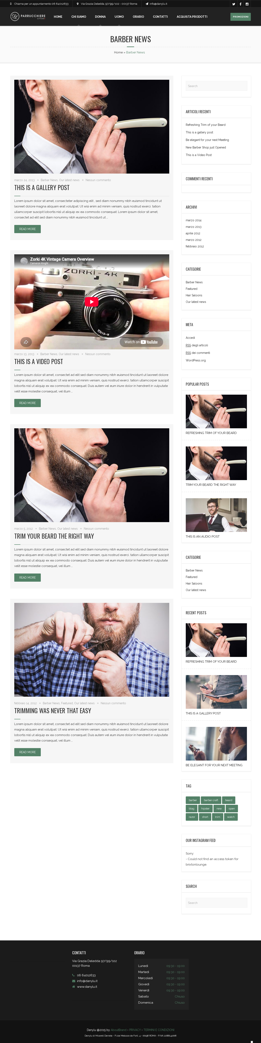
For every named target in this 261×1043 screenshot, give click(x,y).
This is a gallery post (42, 187)
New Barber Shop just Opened (206, 147)
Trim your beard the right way (54, 535)
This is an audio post (203, 536)
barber (193, 800)
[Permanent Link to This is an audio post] (216, 532)
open (232, 808)
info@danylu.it (158, 3)
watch (231, 816)
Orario (138, 16)
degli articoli (197, 345)
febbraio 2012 (195, 246)
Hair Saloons (194, 295)
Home (58, 16)
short (205, 816)
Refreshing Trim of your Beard (206, 124)
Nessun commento (98, 180)
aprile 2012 (193, 233)
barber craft (211, 800)
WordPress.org (196, 360)
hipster (205, 808)
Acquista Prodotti (192, 16)
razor (192, 816)
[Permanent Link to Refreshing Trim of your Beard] (216, 428)
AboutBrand (118, 1030)
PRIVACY (135, 1030)
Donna (100, 16)
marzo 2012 (193, 239)
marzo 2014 (193, 220)
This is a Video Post (38, 361)
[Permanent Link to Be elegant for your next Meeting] (216, 760)
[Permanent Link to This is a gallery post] (216, 709)
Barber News (49, 180)
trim (217, 816)
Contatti (160, 16)
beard (228, 800)
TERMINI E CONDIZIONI (159, 1030)
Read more (27, 229)
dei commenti (198, 352)
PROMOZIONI (240, 17)
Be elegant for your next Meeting (207, 140)
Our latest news (69, 180)
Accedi (190, 337)
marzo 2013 (193, 226)
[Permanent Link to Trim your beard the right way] (216, 480)
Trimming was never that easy (52, 710)
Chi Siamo (78, 16)
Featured (67, 703)
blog (191, 808)
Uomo (119, 16)
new (219, 808)
